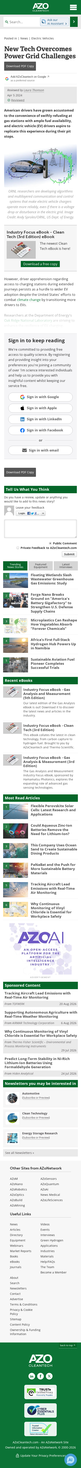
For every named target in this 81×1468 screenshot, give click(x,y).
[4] (15, 645)
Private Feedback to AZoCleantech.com (49, 548)
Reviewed (18, 100)
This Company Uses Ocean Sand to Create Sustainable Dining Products (54, 849)
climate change (29, 299)
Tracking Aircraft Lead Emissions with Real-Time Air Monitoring (53, 888)
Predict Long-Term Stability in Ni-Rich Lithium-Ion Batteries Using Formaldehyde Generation (37, 1062)
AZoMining (17, 1205)
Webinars (16, 1246)
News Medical (50, 1195)
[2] (15, 599)
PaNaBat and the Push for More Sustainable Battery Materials (53, 868)
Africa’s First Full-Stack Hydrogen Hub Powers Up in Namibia (53, 643)
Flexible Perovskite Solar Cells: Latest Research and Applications (53, 810)
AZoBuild (16, 1200)
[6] (15, 909)
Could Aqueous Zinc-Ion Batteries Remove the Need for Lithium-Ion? (51, 829)
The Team (47, 1267)
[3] (15, 625)
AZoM (14, 1179)
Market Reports (20, 1251)
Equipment (17, 1240)
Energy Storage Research (40, 1133)
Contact (15, 1294)
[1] (15, 580)
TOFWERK (18, 1004)
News (24, 38)
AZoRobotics (18, 1189)
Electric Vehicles (42, 38)
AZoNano (16, 1184)
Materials (47, 1256)
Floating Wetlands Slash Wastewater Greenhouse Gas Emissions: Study (52, 579)
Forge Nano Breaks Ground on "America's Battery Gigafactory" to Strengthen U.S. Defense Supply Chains (52, 603)
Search (15, 1283)
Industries (47, 1251)
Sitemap (15, 1319)
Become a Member (53, 1272)
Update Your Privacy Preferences (43, 1456)
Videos (45, 1224)
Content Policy (20, 1324)
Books (14, 1256)
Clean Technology (34, 1113)
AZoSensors (48, 1179)
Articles (15, 1230)
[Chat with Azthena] (70, 1460)
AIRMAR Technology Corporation (33, 1023)
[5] (15, 664)
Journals (15, 1267)
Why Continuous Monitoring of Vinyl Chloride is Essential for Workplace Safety (51, 910)
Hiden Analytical (22, 1073)
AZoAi (44, 1189)
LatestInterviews (65, 565)
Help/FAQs (47, 1262)
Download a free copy (40, 264)
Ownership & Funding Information (25, 1332)
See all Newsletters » (19, 1153)
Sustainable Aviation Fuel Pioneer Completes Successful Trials (53, 663)
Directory (16, 1235)
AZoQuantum (49, 1184)
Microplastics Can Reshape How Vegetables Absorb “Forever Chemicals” (54, 624)
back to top (66, 1345)
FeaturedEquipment (41, 565)
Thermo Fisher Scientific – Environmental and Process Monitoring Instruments (38, 1044)
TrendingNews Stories (15, 565)
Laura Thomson (34, 90)
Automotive (30, 1093)
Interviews (47, 1235)
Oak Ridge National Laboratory (28, 320)
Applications (49, 1246)
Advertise (16, 1299)
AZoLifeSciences (51, 1200)
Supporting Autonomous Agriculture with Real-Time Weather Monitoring (41, 1014)
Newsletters (18, 1288)
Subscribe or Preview (36, 1097)
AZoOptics (17, 1195)
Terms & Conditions (23, 1304)
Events (45, 1230)
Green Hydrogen (51, 1240)
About (14, 1278)
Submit (69, 554)
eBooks (15, 1262)
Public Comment (65, 543)
